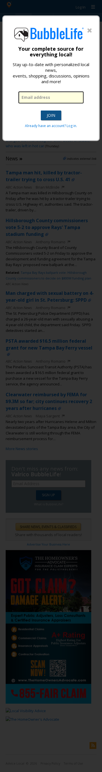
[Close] (89, 30)
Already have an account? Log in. (51, 125)
